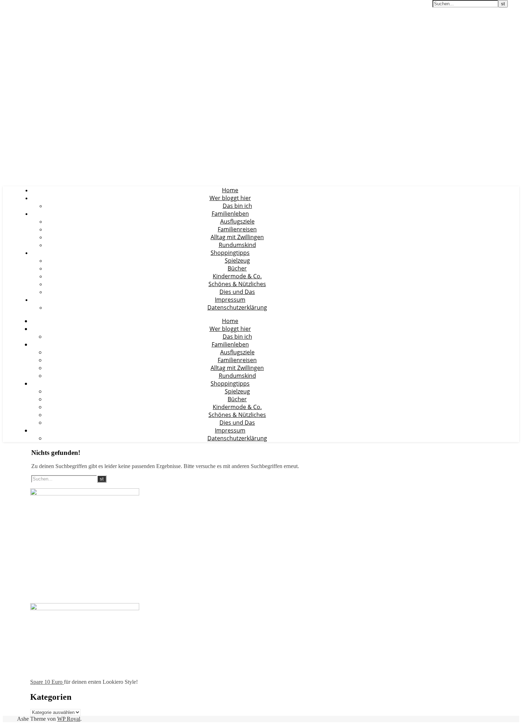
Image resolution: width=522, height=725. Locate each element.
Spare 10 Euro (47, 682)
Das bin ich (237, 206)
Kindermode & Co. (237, 276)
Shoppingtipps (230, 253)
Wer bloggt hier (230, 198)
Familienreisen (237, 229)
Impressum (230, 300)
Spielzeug (237, 260)
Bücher (237, 268)
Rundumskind (237, 245)
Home (230, 190)
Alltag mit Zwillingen (237, 237)
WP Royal (68, 719)
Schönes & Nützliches (237, 284)
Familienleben (230, 214)
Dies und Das (237, 292)
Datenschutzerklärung (237, 307)
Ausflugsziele (237, 221)
